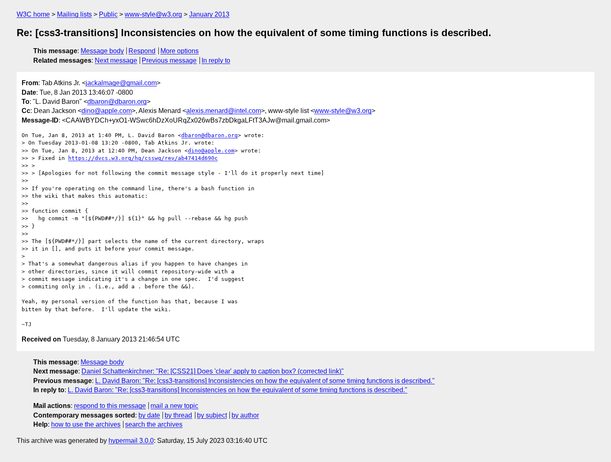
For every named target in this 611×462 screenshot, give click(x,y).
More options (179, 50)
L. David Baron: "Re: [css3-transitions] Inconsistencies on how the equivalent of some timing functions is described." (265, 380)
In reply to (216, 60)
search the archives (153, 424)
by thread (178, 415)
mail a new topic (174, 405)
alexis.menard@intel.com (223, 110)
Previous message (169, 60)
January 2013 (209, 14)
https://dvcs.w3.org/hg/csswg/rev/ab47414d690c (143, 158)
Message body (102, 50)
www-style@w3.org (153, 14)
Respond (141, 50)
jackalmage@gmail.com (121, 82)
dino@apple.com (106, 110)
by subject (212, 415)
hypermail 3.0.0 (131, 440)
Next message (116, 60)
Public (108, 14)
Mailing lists (74, 14)
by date (149, 415)
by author (245, 415)
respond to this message (110, 405)
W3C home (33, 14)
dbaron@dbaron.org (117, 101)
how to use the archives (86, 424)
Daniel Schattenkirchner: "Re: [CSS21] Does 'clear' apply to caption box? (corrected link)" (212, 371)
